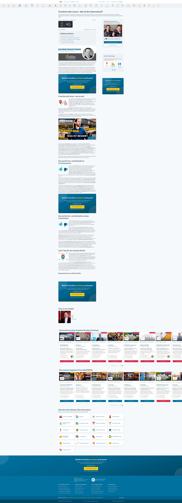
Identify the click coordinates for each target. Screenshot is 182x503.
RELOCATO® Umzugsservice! (130, 345)
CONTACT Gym (127, 384)
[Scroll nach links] (8, 5)
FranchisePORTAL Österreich (72, 497)
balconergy (175, 384)
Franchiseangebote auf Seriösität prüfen (64, 491)
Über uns (85, 501)
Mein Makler (143, 384)
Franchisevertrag (63, 71)
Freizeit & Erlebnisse (117, 382)
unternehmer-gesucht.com (90, 497)
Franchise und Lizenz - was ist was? (67, 36)
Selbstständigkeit (93, 181)
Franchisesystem (64, 163)
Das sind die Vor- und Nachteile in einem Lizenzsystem (70, 39)
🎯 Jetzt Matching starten (77, 87)
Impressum (89, 501)
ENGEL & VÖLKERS (144, 345)
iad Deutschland (95, 345)
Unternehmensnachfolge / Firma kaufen (97, 491)
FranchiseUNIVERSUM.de (99, 497)
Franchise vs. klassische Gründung (63, 488)
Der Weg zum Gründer (78, 486)
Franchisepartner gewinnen (112, 488)
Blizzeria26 (78, 384)
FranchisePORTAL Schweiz (81, 497)
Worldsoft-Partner (177, 345)
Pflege (158, 342)
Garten (61, 342)
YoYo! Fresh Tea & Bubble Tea (66, 384)
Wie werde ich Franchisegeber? (112, 486)
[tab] (114, 405)
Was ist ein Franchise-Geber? (95, 488)
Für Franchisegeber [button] (113, 1)
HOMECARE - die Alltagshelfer (163, 345)
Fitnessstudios (130, 382)
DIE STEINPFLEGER (64, 345)
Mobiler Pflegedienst (163, 342)
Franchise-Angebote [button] (102, 1)
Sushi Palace (111, 345)
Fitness (125, 382)
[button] (117, 2)
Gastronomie (110, 342)
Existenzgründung (65, 19)
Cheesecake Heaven (96, 384)
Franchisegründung (73, 19)
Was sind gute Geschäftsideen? (96, 486)
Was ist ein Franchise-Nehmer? (96, 489)
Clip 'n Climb (111, 384)
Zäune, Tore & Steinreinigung (67, 342)
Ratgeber (59, 19)
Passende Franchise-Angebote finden (112, 42)
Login (121, 1)
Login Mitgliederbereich (111, 491)
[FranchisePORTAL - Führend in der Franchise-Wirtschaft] (60, 2)
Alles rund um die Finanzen (79, 491)
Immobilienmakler (102, 342)
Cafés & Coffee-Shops (69, 382)
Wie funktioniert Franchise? (62, 486)
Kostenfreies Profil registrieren (112, 489)
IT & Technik (175, 342)
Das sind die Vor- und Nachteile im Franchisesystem (70, 37)
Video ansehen (92, 137)
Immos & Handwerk (79, 342)
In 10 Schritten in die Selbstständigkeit (64, 489)
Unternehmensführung (78, 489)
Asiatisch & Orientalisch (117, 342)
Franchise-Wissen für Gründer (79, 488)
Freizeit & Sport (110, 382)
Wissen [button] (107, 1)
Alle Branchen (72, 1)
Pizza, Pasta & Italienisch (85, 382)
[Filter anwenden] (78, 2)
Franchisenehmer (84, 115)
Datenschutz (94, 501)
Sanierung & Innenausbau (87, 342)
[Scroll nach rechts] (181, 5)
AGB (97, 501)
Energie (174, 382)
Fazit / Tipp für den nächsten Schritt (67, 40)
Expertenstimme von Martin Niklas (68, 42)
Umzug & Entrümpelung (135, 342)
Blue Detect (78, 345)
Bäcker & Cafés (62, 382)
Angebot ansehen (66, 361)
